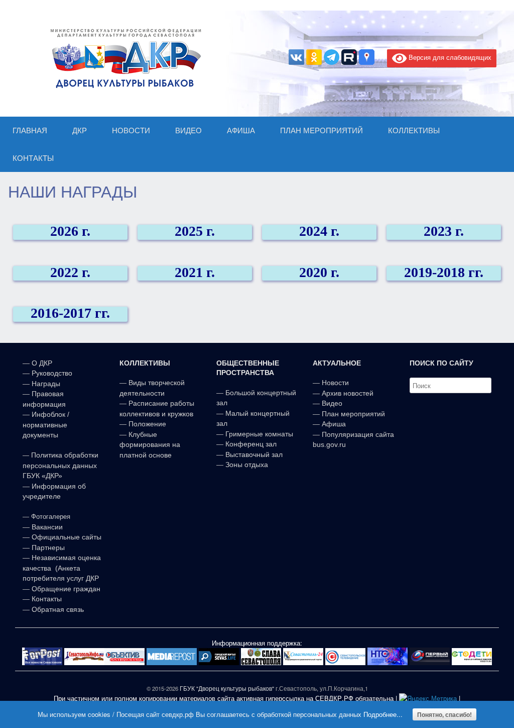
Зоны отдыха (246, 465)
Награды (46, 384)
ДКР (79, 130)
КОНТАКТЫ (33, 158)
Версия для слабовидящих (449, 57)
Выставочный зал (254, 454)
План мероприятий (353, 414)
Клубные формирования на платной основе (149, 444)
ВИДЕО (188, 130)
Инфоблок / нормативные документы (46, 424)
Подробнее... (383, 714)
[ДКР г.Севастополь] (123, 58)
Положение (147, 424)
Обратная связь (57, 609)
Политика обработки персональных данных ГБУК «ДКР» (60, 465)
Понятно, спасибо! (444, 714)
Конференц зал (251, 444)
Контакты (46, 599)
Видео (332, 403)
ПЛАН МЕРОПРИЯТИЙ (321, 130)
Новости (335, 383)
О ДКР (42, 363)
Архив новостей (347, 393)
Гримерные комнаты (259, 434)
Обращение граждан (66, 589)
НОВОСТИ (131, 130)
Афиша (334, 424)
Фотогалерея (50, 516)
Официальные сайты (66, 537)
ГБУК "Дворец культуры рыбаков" (227, 688)
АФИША (241, 130)
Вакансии (47, 527)
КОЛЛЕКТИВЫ (414, 130)
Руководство (52, 373)
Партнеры (48, 547)
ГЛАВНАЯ (30, 130)
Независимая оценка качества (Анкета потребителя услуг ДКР (62, 568)
